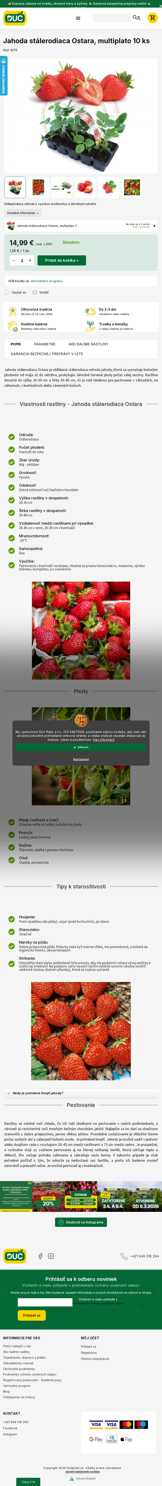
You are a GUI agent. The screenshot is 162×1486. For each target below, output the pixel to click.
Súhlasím (81, 747)
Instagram (51, 1247)
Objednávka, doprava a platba (24, 1348)
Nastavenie (79, 759)
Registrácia (87, 1343)
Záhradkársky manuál (18, 1354)
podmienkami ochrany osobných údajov (96, 1294)
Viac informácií (102, 739)
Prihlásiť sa (30, 1306)
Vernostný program (17, 1376)
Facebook (40, 1247)
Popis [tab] (16, 342)
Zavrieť (54, 288)
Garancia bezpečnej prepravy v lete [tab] (47, 351)
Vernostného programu (46, 278)
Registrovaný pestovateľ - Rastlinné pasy (32, 1371)
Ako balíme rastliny (16, 1343)
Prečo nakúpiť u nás (17, 1337)
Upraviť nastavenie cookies (81, 1465)
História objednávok (94, 1349)
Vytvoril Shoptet (84, 1472)
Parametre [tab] (44, 342)
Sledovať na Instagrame (83, 1213)
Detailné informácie (21, 210)
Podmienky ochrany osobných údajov (30, 1365)
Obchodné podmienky (19, 1360)
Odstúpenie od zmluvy (19, 1388)
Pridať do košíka (60, 258)
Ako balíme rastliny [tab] (88, 342)
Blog (6, 1382)
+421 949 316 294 (141, 1247)
